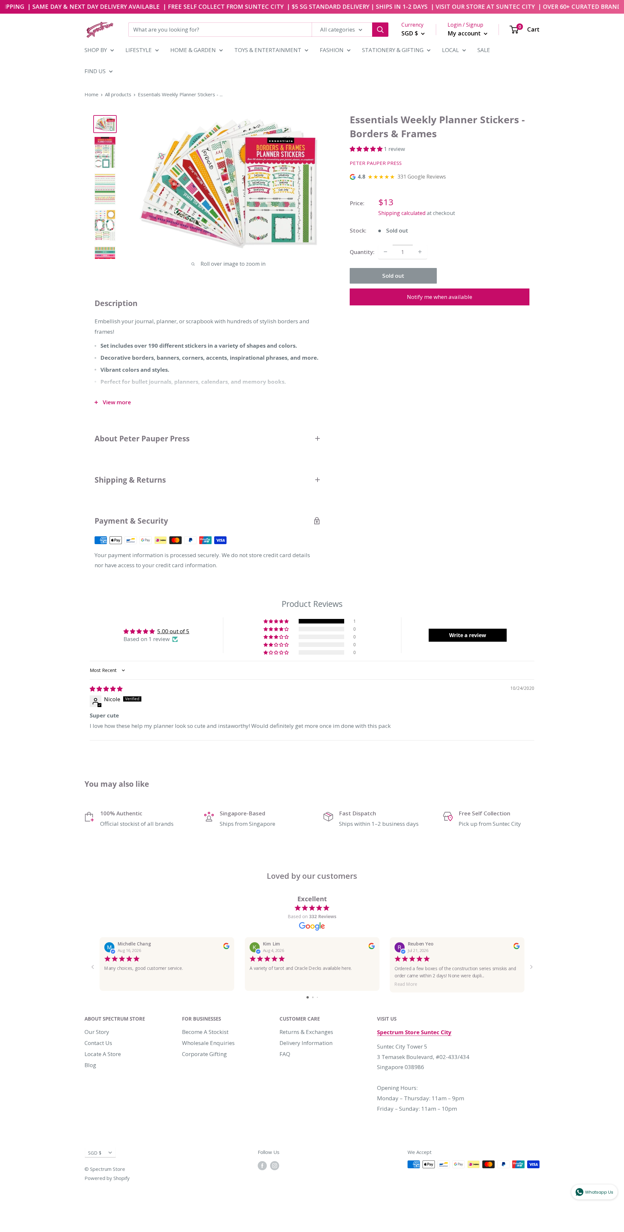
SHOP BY (95, 49)
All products (118, 94)
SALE (483, 49)
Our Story (96, 1032)
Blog (90, 1065)
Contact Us (98, 1043)
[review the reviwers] (226, 947)
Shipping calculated (401, 213)
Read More (406, 984)
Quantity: (362, 252)
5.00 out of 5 (173, 631)
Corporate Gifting (204, 1054)
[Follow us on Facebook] (262, 1165)
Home (91, 94)
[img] (106, 688)
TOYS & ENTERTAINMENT (267, 49)
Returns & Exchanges (306, 1032)
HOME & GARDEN (193, 49)
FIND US (95, 71)
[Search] (380, 29)
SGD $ (94, 1153)
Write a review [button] (467, 635)
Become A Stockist (205, 1032)
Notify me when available (439, 297)
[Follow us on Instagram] (274, 1165)
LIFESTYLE (138, 49)
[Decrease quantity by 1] (385, 252)
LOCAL (450, 49)
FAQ (285, 1054)
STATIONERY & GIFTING (392, 49)
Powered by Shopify (107, 1178)
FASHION (332, 49)
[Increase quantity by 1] (420, 252)
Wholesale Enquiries (208, 1043)
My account (465, 33)
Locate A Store (102, 1054)
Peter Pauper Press (376, 163)
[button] (367, 149)
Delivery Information (306, 1043)
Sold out (393, 275)
